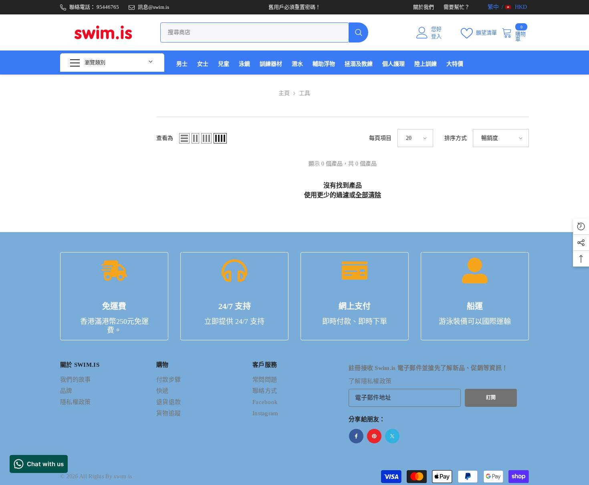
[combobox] (254, 32)
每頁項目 (380, 138)
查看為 (164, 138)
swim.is (123, 476)
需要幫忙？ (457, 7)
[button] (184, 138)
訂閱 (491, 397)
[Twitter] (392, 436)
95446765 (108, 7)
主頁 (284, 93)
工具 (304, 93)
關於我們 (423, 7)
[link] (114, 296)
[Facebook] (356, 436)
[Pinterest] (374, 436)
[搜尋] (264, 32)
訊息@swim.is (153, 7)
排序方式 (455, 138)
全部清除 (368, 195)
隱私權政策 (376, 381)
